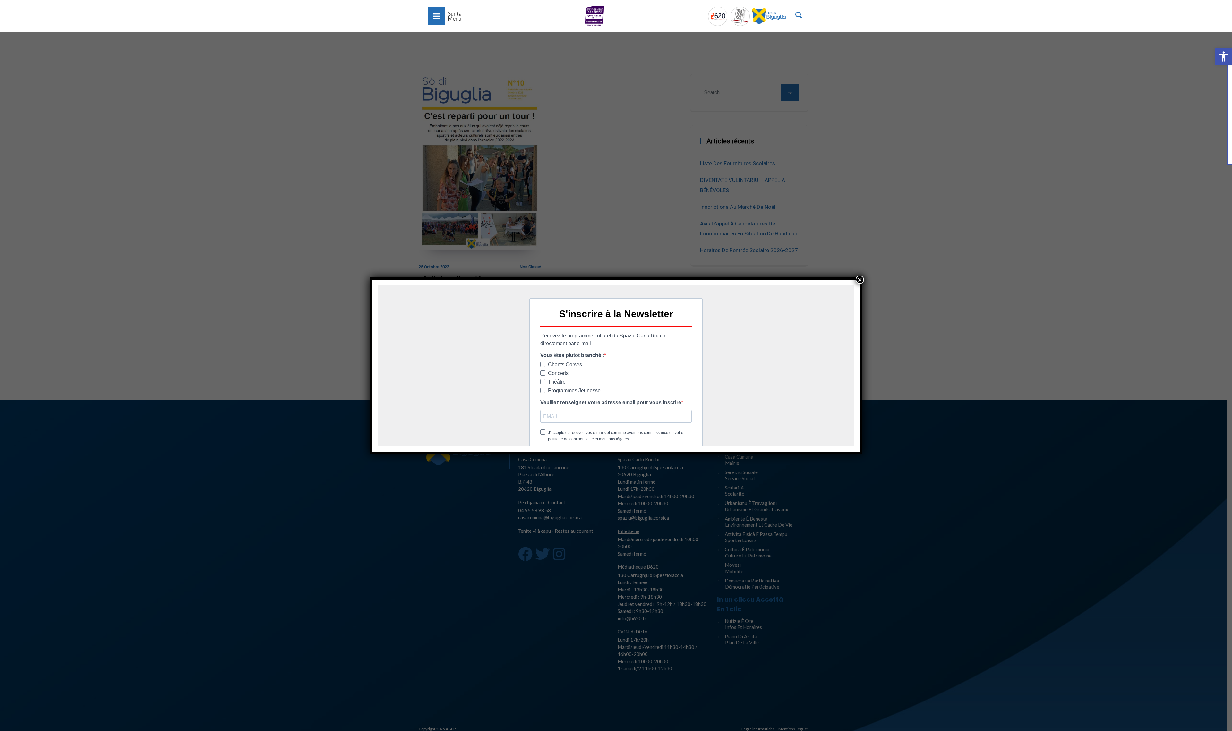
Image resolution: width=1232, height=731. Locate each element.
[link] (1223, 56)
